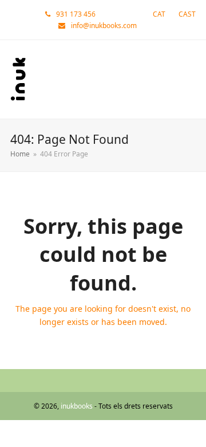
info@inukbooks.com (104, 25)
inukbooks (77, 406)
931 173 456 (76, 14)
